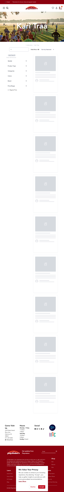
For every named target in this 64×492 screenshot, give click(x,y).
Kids (52, 467)
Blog (8, 482)
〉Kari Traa (36, 45)
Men (52, 461)
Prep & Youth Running (51, 482)
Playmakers (13, 488)
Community (49, 479)
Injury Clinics (10, 476)
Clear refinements (11, 57)
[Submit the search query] (11, 49)
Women (53, 464)
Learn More (22, 481)
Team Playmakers (50, 473)
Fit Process (9, 479)
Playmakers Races (50, 476)
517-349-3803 (9, 438)
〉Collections (28, 45)
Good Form (10, 473)
